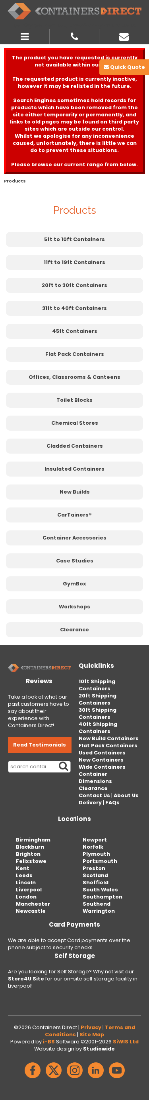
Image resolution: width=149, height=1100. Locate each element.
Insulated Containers (74, 468)
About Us (126, 795)
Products (15, 181)
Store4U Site (26, 978)
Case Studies (74, 560)
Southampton (102, 896)
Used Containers (102, 752)
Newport (95, 839)
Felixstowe (31, 861)
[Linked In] (96, 1078)
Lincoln (26, 882)
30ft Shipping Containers (97, 713)
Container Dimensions (95, 778)
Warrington (99, 911)
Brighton (28, 854)
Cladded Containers (74, 446)
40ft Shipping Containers (98, 728)
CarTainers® (74, 514)
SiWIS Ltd (126, 1041)
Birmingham (33, 839)
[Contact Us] (124, 35)
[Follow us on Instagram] (75, 1078)
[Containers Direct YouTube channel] (117, 1078)
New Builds (75, 491)
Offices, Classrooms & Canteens (74, 377)
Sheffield (95, 882)
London (26, 896)
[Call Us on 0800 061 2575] (74, 35)
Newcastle (31, 911)
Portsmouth (100, 861)
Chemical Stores (74, 423)
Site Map (91, 1034)
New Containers (101, 759)
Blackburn (30, 847)
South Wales (100, 889)
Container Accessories (74, 537)
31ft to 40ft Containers (74, 308)
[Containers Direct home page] (74, 11)
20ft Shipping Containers (97, 699)
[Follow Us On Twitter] (54, 1078)
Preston (94, 868)
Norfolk (93, 847)
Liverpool (29, 889)
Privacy (91, 1027)
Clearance (74, 629)
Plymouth (96, 854)
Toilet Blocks (74, 400)
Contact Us (94, 795)
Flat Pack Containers (74, 354)
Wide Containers (102, 767)
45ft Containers (74, 331)
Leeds (24, 875)
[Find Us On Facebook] (33, 1078)
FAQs (112, 802)
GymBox (74, 583)
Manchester (33, 904)
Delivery (90, 802)
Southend (96, 904)
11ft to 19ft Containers (74, 262)
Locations (74, 819)
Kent (22, 868)
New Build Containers (109, 738)
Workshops (74, 606)
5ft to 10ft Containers (74, 239)
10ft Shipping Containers (97, 685)
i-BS (49, 1041)
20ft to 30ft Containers (74, 285)
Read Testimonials (39, 744)
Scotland (95, 875)
